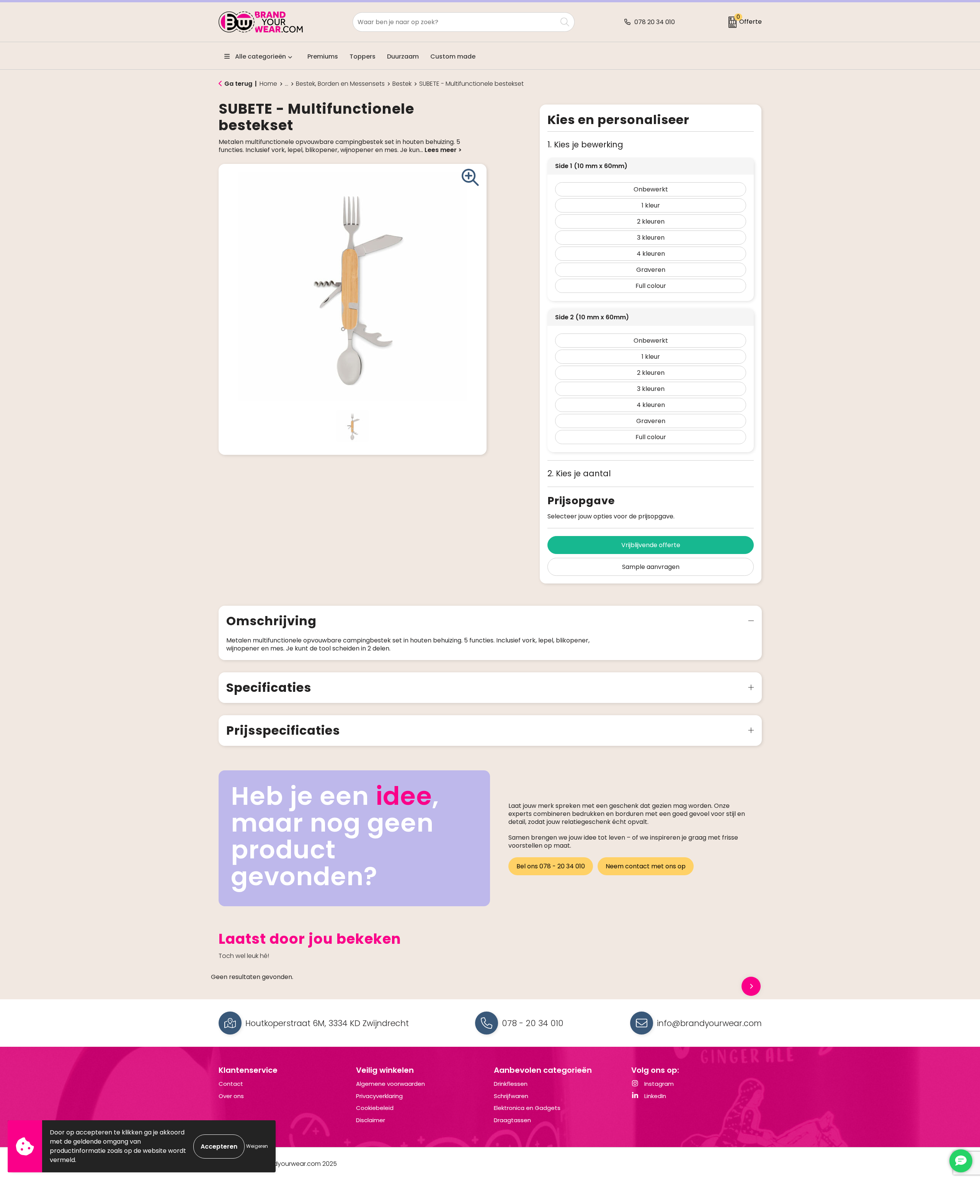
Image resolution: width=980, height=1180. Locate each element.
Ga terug (238, 83)
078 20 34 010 (654, 22)
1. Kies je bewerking (585, 144)
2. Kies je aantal (579, 473)
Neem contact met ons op (646, 866)
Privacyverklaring (379, 1096)
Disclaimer (370, 1120)
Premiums (322, 56)
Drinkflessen (511, 1084)
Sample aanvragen (650, 566)
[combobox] (455, 22)
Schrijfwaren (511, 1096)
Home (268, 84)
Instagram (658, 1084)
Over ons (231, 1096)
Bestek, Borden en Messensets (340, 84)
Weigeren (257, 1146)
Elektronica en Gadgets (527, 1108)
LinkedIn (654, 1096)
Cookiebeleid (375, 1108)
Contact (231, 1084)
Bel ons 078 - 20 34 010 (550, 866)
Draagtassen (512, 1120)
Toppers (363, 56)
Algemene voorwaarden (390, 1084)
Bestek (402, 84)
